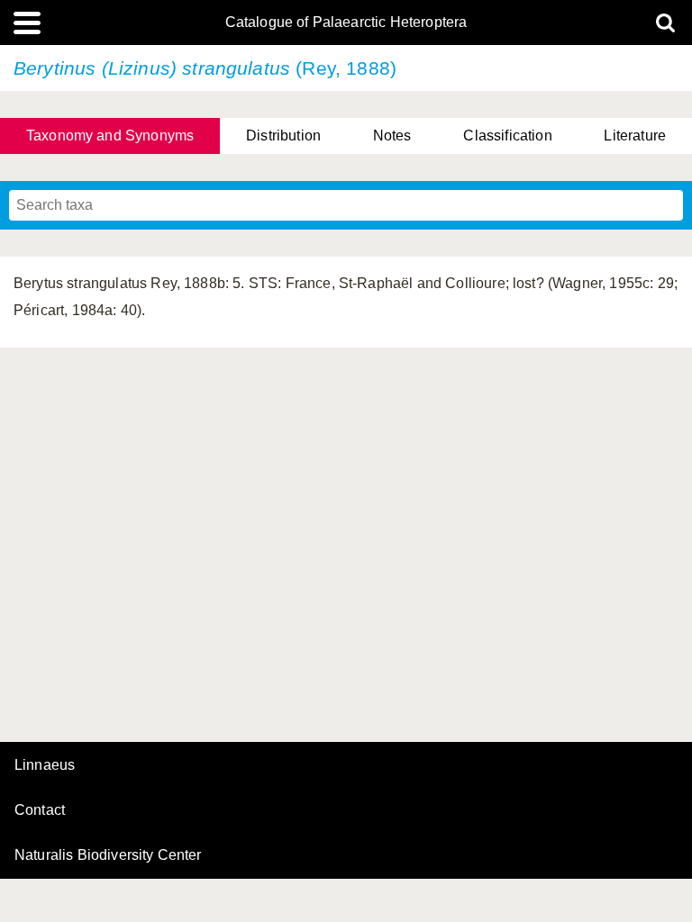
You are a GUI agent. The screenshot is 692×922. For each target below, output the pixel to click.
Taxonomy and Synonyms (110, 135)
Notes (392, 135)
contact (39, 810)
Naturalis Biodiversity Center (108, 855)
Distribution (283, 135)
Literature (635, 135)
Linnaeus (44, 765)
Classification (507, 135)
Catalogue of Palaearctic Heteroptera (346, 22)
